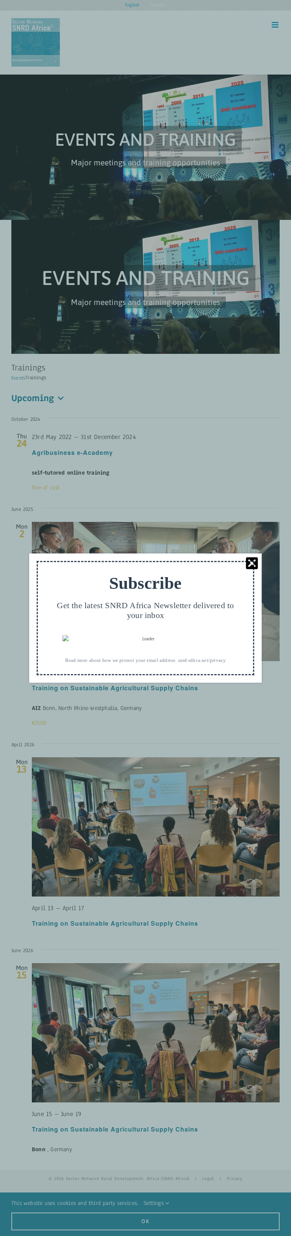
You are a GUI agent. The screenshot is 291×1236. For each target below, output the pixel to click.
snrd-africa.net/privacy (202, 660)
